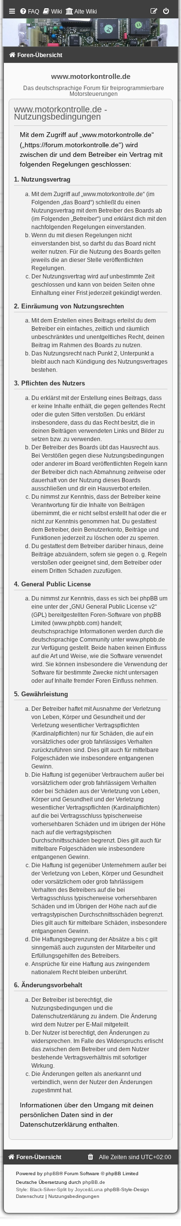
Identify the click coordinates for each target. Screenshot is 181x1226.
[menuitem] (29, 11)
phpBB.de (94, 1182)
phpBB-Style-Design (126, 1189)
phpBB (51, 1173)
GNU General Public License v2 (113, 606)
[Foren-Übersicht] (90, 29)
